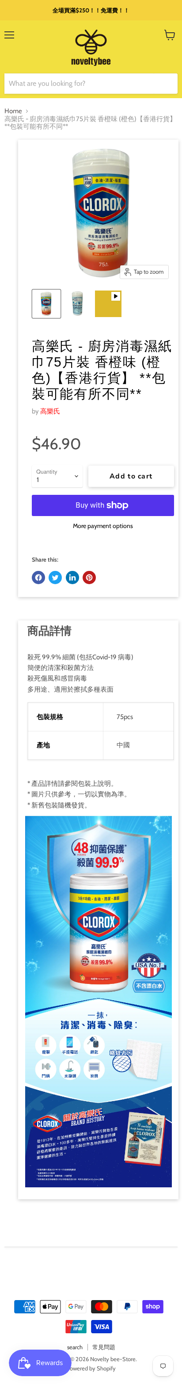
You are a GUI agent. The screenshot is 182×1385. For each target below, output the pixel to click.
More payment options (103, 525)
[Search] (166, 83)
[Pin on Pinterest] (89, 577)
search (75, 1347)
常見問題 (103, 1347)
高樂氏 (50, 411)
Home (13, 111)
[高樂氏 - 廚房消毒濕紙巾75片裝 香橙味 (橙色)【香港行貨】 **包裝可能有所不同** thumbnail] (46, 304)
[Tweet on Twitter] (55, 577)
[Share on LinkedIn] (72, 577)
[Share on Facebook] (38, 577)
